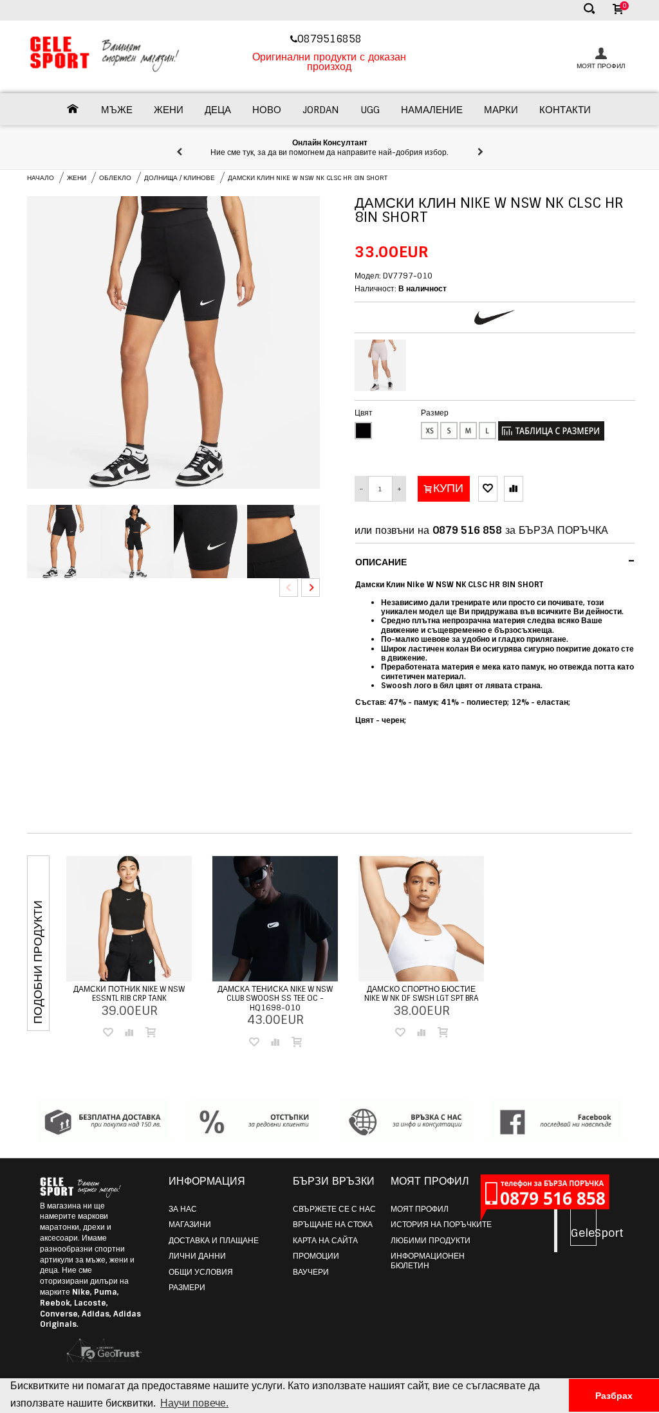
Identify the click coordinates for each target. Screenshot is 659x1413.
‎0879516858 (331, 39)
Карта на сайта (325, 1240)
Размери (187, 1287)
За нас (183, 1209)
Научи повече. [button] (194, 1403)
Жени (168, 110)
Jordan (320, 110)
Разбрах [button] (614, 1395)
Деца (218, 110)
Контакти (565, 110)
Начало (40, 178)
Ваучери (311, 1272)
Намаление (432, 110)
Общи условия (201, 1272)
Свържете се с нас (334, 1209)
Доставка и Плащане (214, 1240)
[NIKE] (495, 317)
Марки (501, 110)
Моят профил (420, 1209)
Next (310, 587)
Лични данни (197, 1256)
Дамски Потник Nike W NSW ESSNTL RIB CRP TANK (129, 993)
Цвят (364, 412)
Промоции (316, 1256)
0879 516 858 (467, 530)
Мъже (117, 110)
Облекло (115, 178)
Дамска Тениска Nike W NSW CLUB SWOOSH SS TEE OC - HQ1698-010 (275, 998)
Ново (266, 110)
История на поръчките (441, 1224)
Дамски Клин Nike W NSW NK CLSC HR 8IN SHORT (307, 178)
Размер (435, 412)
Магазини (190, 1224)
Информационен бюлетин (428, 1260)
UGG (370, 110)
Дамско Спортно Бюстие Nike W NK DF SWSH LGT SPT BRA (421, 993)
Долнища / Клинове (179, 178)
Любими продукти (430, 1240)
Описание (495, 561)
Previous (288, 587)
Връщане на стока (333, 1224)
